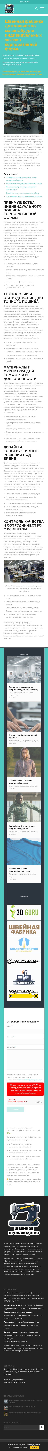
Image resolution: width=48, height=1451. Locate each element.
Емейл (9, 1026)
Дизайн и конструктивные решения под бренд (22, 193)
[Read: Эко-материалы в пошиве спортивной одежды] (6, 1414)
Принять (35, 1448)
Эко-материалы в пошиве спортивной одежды (24, 1412)
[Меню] (41, 9)
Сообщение (11, 1047)
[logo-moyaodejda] (20, 9)
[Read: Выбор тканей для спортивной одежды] (6, 1408)
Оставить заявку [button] (10, 1341)
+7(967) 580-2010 (18, 1382)
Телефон (10, 1037)
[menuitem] (35, 9)
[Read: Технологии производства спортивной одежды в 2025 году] (6, 1401)
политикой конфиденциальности (30, 1080)
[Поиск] (35, 9)
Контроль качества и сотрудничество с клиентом (24, 196)
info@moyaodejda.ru (16, 1380)
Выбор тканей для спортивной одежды (22, 1406)
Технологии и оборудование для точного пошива (24, 183)
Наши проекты (21, 1341)
